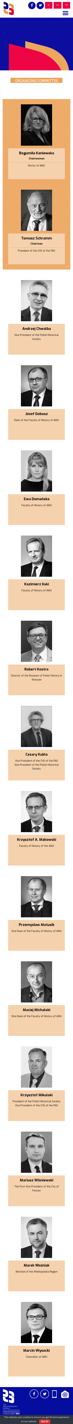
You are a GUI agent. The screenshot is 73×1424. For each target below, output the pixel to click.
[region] (36, 44)
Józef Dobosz (36, 414)
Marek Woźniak (36, 1265)
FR (66, 5)
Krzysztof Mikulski (37, 1095)
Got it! (44, 1421)
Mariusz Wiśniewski (36, 1180)
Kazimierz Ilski (36, 584)
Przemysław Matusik (36, 924)
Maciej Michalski (36, 1010)
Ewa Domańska (36, 499)
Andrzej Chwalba (36, 328)
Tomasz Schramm (36, 238)
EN (57, 5)
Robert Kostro (36, 669)
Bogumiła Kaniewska (36, 153)
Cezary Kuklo (37, 754)
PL (49, 5)
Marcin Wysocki (36, 1350)
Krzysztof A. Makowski (36, 839)
